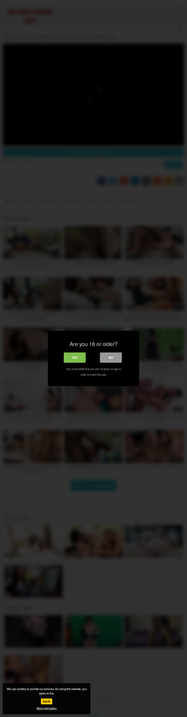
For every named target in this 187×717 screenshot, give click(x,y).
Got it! (46, 701)
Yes (75, 357)
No (111, 357)
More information (47, 708)
